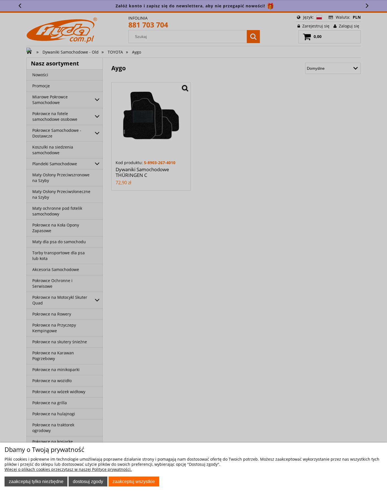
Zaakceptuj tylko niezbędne (36, 481)
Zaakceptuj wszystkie (133, 481)
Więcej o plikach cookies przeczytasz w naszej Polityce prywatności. (68, 469)
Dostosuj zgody (88, 481)
